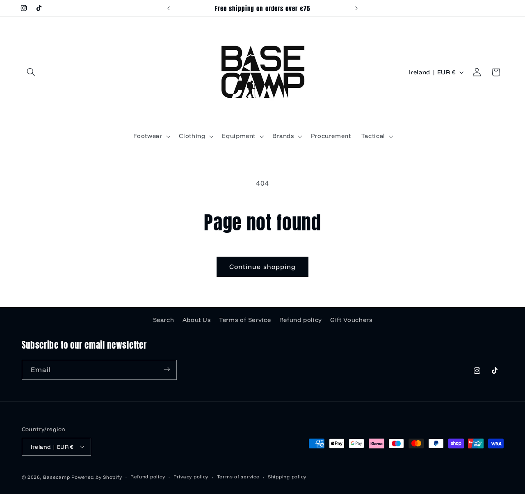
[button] (31, 72)
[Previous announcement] (169, 8)
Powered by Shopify (96, 476)
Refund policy (300, 319)
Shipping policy (287, 476)
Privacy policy (190, 476)
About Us (197, 319)
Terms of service (238, 476)
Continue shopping (262, 266)
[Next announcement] (356, 8)
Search (163, 319)
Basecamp (56, 476)
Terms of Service (245, 319)
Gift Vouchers (351, 319)
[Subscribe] (166, 369)
